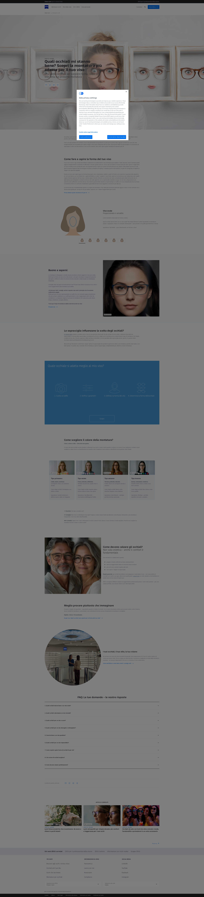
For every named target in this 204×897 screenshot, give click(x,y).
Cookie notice (83, 132)
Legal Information (92, 132)
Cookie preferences (86, 137)
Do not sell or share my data (116, 137)
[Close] (126, 91)
